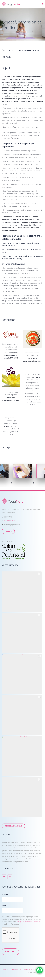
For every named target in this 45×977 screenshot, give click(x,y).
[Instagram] (10, 877)
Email (4, 905)
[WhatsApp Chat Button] (39, 970)
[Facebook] (4, 877)
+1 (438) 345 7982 (9, 521)
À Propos (5, 969)
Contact (8, 531)
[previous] (12, 483)
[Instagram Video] (22, 797)
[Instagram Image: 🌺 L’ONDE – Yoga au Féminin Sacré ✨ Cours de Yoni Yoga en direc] (22, 756)
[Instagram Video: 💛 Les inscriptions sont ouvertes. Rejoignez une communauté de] (22, 715)
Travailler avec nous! (15, 969)
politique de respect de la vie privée (28, 921)
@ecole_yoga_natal (13, 826)
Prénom (5, 894)
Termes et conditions (30, 969)
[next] (32, 483)
